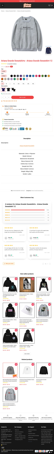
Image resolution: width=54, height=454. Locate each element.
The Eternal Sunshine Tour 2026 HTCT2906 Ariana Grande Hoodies (10, 295)
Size (2, 81)
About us (17, 429)
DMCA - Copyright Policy (20, 435)
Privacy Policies (18, 433)
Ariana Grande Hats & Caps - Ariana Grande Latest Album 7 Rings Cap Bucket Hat (26, 321)
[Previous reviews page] (43, 264)
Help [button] (51, 452)
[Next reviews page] (50, 264)
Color (2, 73)
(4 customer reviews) (11, 63)
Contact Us (30, 437)
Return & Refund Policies (33, 435)
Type (2, 69)
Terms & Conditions (19, 431)
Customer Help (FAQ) (32, 439)
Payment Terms (31, 433)
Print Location (4, 86)
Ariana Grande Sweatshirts (24, 11)
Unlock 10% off (3, 447)
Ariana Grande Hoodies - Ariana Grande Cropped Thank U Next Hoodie (43, 295)
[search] (49, 5)
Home (2, 11)
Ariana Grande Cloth (11, 11)
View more (27, 353)
